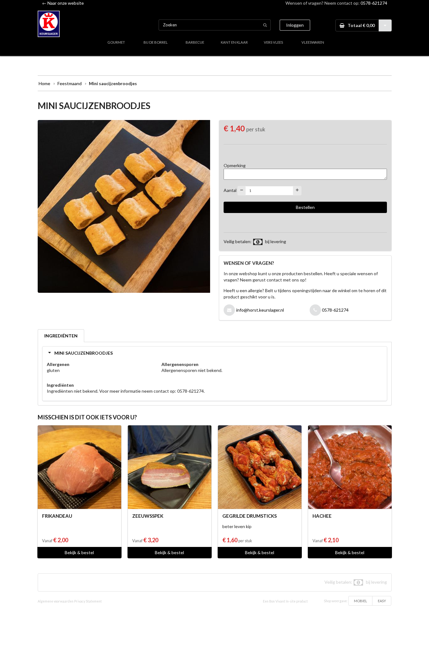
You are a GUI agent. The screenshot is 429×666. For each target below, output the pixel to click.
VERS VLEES (273, 42)
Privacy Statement (88, 601)
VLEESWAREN (312, 42)
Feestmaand (69, 83)
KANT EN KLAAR (234, 42)
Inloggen (295, 25)
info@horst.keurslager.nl (260, 310)
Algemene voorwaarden (55, 601)
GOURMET (116, 42)
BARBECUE (195, 42)
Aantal (230, 190)
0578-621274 (374, 3)
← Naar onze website (63, 3)
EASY (382, 601)
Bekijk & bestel (79, 552)
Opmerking (235, 165)
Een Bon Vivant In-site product (285, 601)
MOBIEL (360, 601)
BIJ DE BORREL (156, 42)
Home (44, 83)
